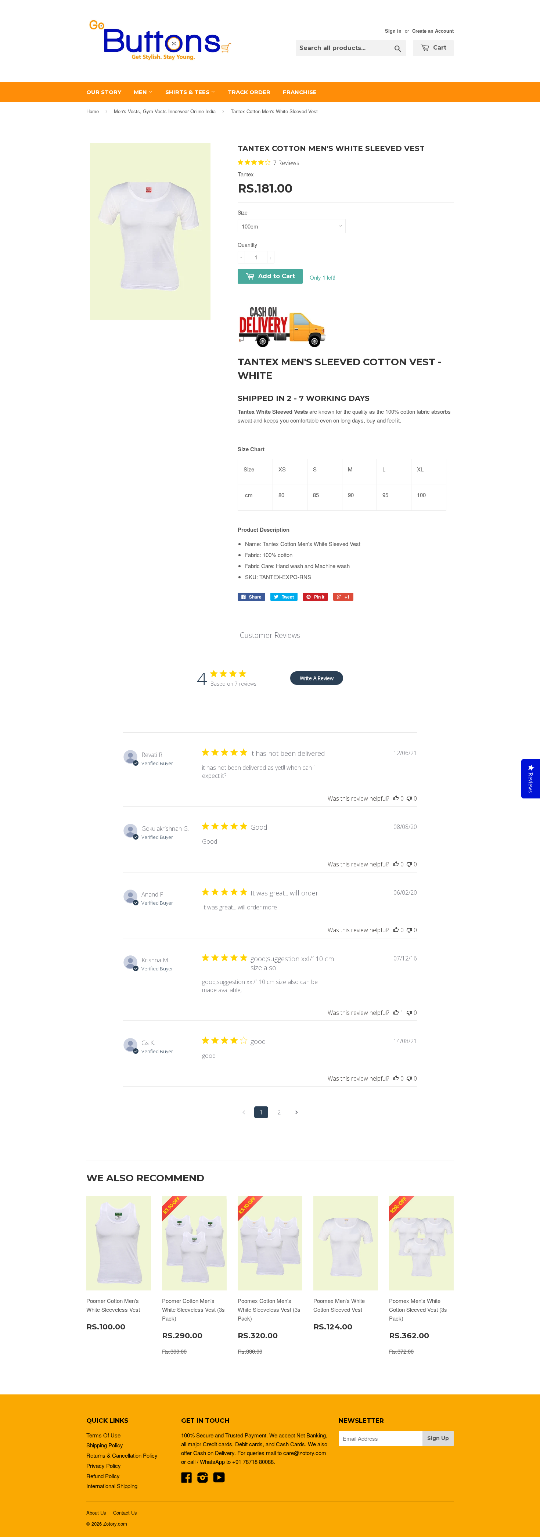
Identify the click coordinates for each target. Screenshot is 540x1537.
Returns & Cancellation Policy (122, 1455)
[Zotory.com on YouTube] (219, 1479)
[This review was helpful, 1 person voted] (396, 1013)
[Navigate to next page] (296, 1112)
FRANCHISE (300, 92)
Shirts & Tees (188, 92)
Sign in (393, 31)
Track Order (249, 92)
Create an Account (433, 31)
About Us (96, 1512)
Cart (438, 47)
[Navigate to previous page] (244, 1112)
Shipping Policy (104, 1445)
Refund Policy (103, 1476)
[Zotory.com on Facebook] (186, 1479)
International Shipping (111, 1486)
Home (92, 111)
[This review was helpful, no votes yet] (396, 798)
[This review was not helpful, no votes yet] (409, 798)
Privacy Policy (103, 1465)
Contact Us (125, 1512)
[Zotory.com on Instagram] (202, 1479)
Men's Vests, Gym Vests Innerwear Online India (165, 111)
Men (141, 92)
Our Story (103, 92)
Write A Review (317, 678)
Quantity (247, 244)
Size (243, 212)
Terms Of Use (103, 1435)
